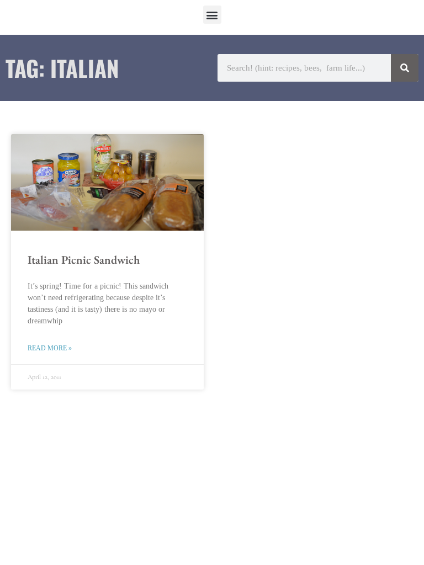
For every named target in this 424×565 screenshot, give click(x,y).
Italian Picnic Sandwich (84, 259)
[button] (212, 15)
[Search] (404, 68)
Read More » (50, 348)
